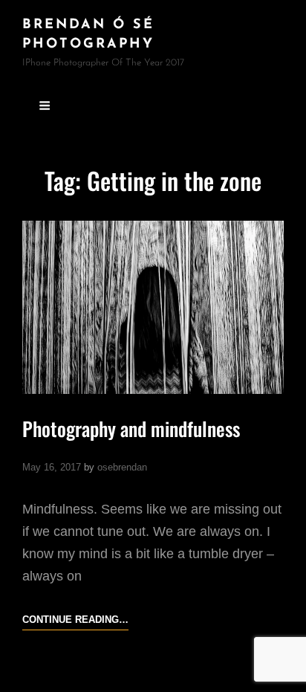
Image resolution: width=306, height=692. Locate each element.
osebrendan (122, 467)
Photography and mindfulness (131, 428)
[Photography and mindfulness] (153, 307)
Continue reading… (75, 621)
